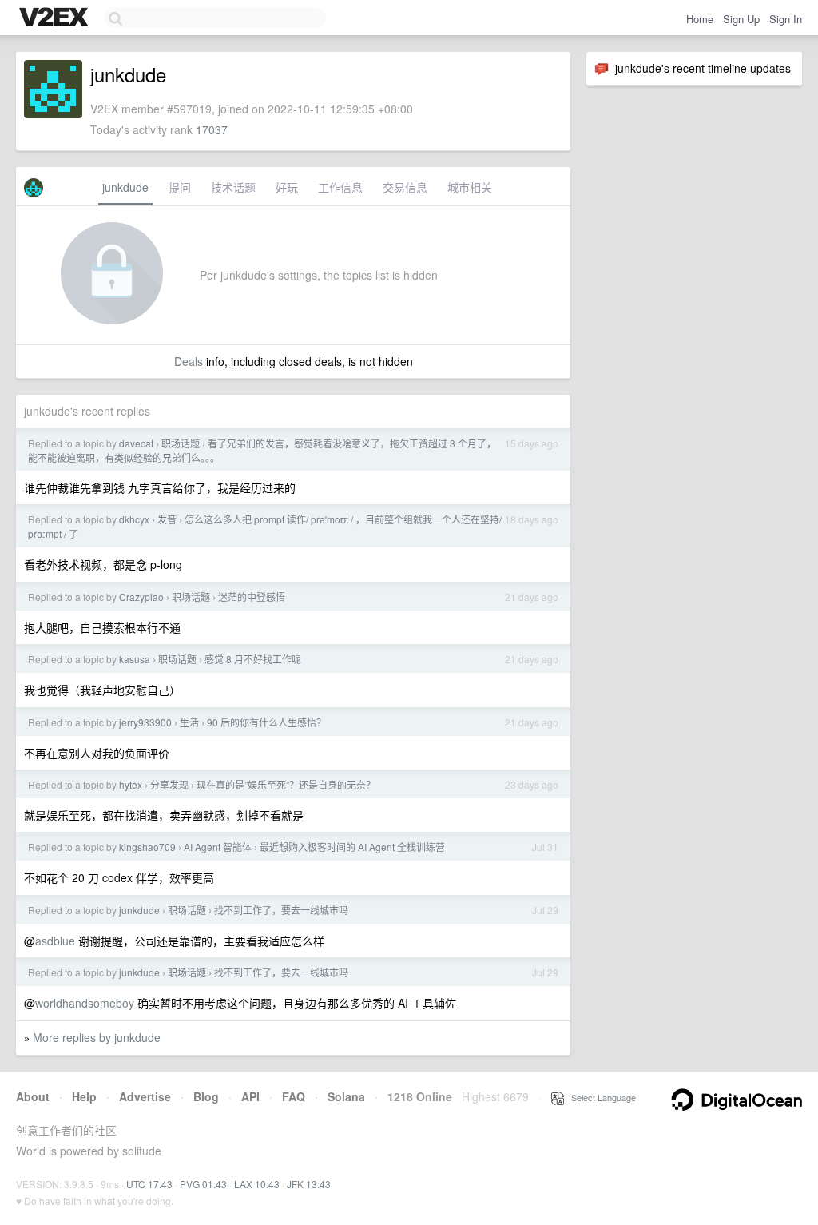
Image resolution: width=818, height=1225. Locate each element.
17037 (212, 129)
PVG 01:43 (203, 1184)
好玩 (287, 187)
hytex (130, 784)
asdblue (55, 941)
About (33, 1096)
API (250, 1096)
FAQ (293, 1096)
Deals (188, 361)
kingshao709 (147, 846)
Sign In (785, 18)
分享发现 (169, 784)
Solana (346, 1096)
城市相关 (469, 187)
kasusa (134, 659)
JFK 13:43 (309, 1184)
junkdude (125, 187)
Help (84, 1096)
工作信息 (340, 187)
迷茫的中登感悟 (251, 596)
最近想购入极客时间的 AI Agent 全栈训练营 (352, 846)
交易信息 (405, 187)
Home (699, 18)
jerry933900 (145, 722)
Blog (206, 1096)
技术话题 (233, 187)
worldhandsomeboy (84, 1003)
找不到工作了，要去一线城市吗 (281, 910)
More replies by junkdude (97, 1037)
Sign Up (741, 18)
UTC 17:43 (149, 1184)
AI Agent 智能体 (218, 846)
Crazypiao (141, 596)
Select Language (600, 1097)
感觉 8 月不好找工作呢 (252, 659)
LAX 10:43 (257, 1184)
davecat (136, 443)
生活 (189, 722)
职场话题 (180, 443)
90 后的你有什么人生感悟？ (266, 722)
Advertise (145, 1096)
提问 (180, 187)
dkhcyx (134, 519)
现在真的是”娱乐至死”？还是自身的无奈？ (286, 784)
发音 (167, 519)
